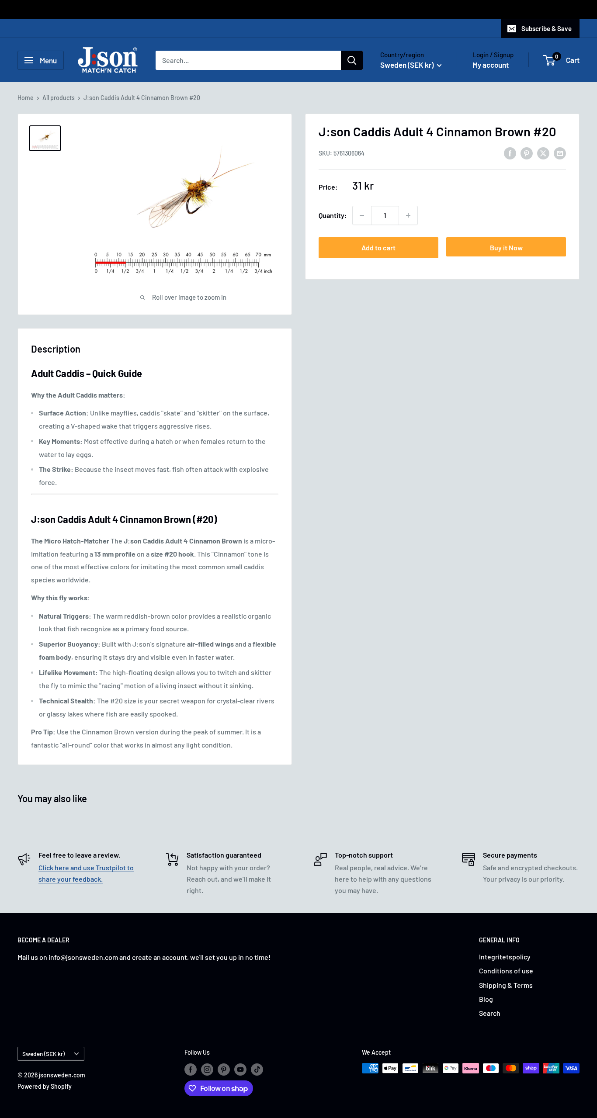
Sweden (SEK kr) (43, 1053)
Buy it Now (506, 247)
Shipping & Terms (506, 985)
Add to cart (378, 247)
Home (25, 97)
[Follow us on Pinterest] (224, 1069)
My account (490, 64)
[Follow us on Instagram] (207, 1069)
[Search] (352, 60)
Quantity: (333, 215)
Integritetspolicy (505, 956)
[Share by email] (560, 152)
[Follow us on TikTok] (257, 1069)
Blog (486, 999)
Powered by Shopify (44, 1086)
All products (58, 97)
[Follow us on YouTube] (240, 1069)
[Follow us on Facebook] (190, 1069)
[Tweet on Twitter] (543, 152)
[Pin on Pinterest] (527, 152)
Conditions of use (506, 970)
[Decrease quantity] (362, 215)
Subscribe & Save (546, 28)
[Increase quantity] (408, 215)
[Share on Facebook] (510, 152)
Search (489, 1013)
